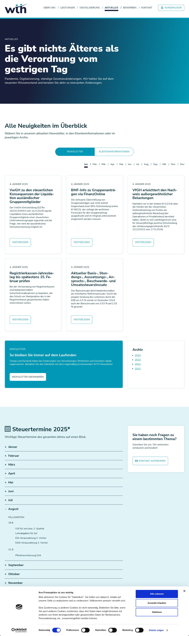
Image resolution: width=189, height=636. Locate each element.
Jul (137, 164)
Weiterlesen (20, 242)
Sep (155, 164)
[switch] (85, 630)
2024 (138, 355)
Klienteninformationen (114, 151)
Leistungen (67, 7)
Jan (86, 164)
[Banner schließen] (184, 591)
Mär (103, 164)
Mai (121, 164)
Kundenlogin (173, 7)
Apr (112, 164)
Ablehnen (157, 612)
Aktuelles (111, 7)
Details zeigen (156, 630)
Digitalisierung (90, 7)
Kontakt (146, 7)
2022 (138, 364)
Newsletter (75, 151)
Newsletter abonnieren (28, 376)
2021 (138, 368)
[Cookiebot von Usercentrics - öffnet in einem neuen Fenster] (19, 630)
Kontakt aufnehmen (152, 460)
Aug (146, 164)
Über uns (49, 7)
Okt (164, 164)
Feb (95, 164)
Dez (182, 164)
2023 (138, 359)
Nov (173, 164)
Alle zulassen (157, 594)
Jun (129, 164)
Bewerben (129, 7)
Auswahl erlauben (157, 603)
